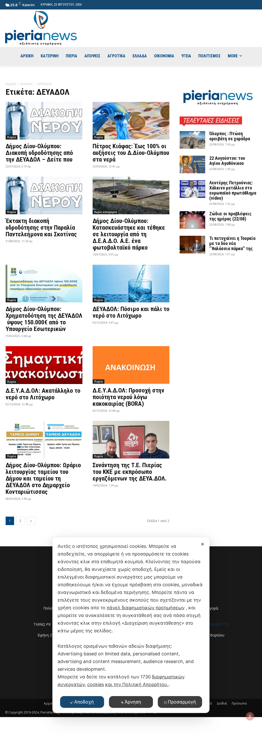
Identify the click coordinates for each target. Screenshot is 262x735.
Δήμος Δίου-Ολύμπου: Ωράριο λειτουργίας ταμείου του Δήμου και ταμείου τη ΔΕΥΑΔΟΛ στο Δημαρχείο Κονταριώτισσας (43, 478)
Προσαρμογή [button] (182, 702)
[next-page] (31, 521)
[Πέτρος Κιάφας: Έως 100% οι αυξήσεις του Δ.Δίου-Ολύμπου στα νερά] (131, 121)
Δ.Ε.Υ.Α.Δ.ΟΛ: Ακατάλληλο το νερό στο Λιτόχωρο (43, 394)
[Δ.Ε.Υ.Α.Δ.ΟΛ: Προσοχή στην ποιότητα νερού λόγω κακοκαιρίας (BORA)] (131, 365)
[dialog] (131, 625)
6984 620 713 (217, 624)
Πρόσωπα (239, 703)
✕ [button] (202, 544)
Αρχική (11, 84)
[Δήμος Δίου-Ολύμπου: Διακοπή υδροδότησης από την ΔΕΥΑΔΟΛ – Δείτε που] (44, 121)
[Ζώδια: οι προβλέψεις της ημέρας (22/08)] (192, 220)
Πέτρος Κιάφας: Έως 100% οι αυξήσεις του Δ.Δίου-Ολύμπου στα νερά (131, 153)
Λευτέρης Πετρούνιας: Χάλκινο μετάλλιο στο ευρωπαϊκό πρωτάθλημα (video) (232, 190)
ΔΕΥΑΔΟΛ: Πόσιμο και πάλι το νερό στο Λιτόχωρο (131, 312)
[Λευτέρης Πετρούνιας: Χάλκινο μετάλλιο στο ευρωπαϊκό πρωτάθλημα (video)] (192, 189)
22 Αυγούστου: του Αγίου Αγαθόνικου (227, 160)
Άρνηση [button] (133, 702)
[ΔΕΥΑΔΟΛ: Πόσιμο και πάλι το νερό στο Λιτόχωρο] (131, 283)
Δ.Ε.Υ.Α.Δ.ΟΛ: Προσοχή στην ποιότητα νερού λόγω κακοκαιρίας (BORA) (128, 397)
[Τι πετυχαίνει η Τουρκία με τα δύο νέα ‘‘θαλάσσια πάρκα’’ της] (192, 244)
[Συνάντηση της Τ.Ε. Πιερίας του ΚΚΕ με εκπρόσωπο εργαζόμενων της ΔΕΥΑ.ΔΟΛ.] (131, 440)
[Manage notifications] (250, 716)
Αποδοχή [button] (84, 702)
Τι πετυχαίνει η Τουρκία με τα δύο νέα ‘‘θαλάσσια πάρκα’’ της (232, 243)
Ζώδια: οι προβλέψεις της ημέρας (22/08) (230, 216)
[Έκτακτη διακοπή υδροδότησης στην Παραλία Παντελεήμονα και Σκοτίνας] (44, 195)
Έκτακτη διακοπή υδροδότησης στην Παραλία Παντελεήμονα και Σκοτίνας (41, 227)
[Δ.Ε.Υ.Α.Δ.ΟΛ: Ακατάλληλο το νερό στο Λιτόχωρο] (44, 365)
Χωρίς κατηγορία (105, 212)
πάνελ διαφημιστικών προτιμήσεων (145, 607)
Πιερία (11, 137)
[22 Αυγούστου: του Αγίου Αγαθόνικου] (192, 164)
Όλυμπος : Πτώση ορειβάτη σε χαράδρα (229, 136)
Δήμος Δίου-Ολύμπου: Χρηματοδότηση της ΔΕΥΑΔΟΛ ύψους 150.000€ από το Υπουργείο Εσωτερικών (44, 319)
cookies (95, 684)
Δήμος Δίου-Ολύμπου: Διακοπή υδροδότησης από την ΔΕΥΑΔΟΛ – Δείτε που (39, 153)
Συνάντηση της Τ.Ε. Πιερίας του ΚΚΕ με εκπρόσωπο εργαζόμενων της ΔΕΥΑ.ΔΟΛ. (130, 472)
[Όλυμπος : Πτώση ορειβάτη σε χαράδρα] (192, 140)
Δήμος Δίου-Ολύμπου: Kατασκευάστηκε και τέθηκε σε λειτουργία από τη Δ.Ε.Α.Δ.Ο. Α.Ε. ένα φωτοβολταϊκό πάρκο (129, 234)
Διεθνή (222, 703)
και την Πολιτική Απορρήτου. (136, 684)
